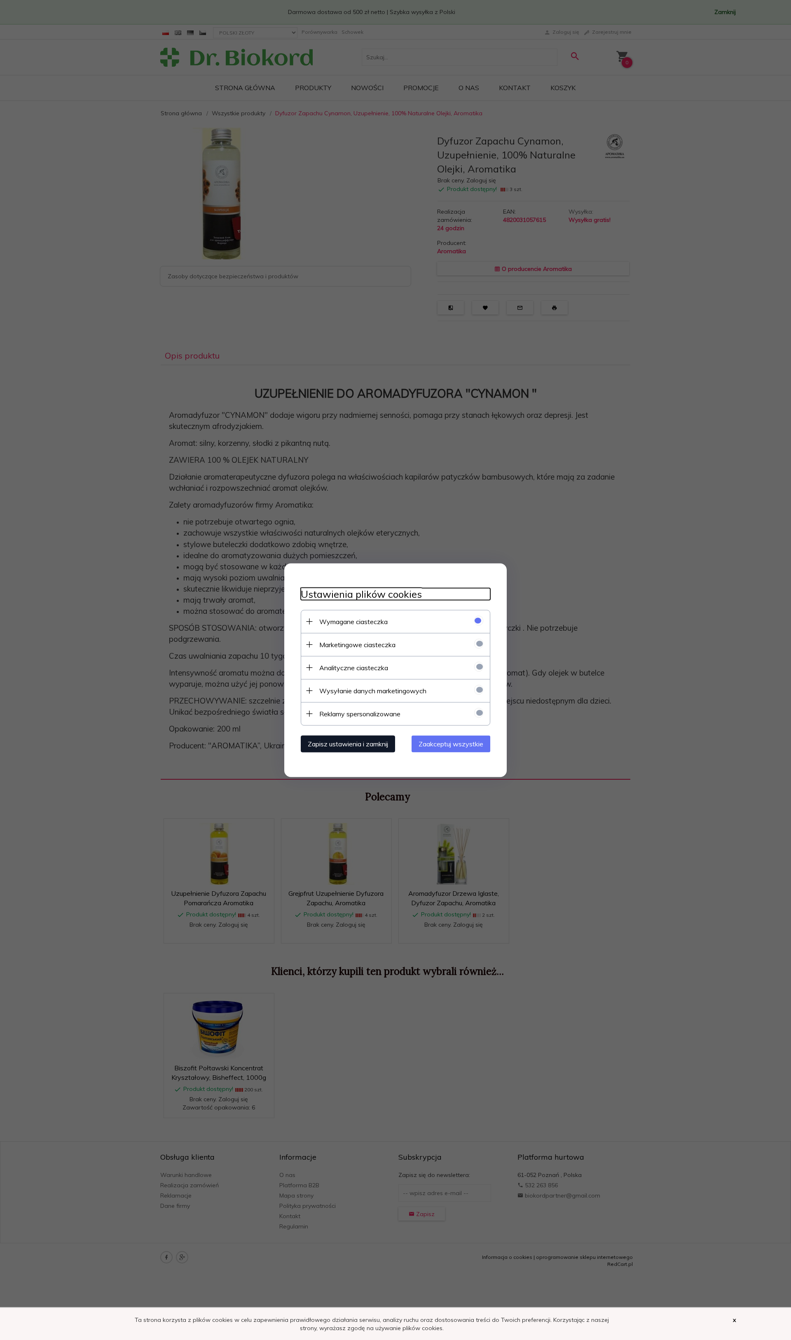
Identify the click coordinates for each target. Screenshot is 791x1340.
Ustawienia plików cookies (361, 594)
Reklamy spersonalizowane (359, 713)
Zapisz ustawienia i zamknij (348, 743)
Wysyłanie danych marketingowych (372, 690)
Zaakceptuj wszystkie (451, 743)
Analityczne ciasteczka (353, 667)
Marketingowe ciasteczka (357, 644)
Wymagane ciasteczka (353, 621)
